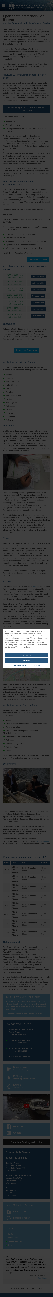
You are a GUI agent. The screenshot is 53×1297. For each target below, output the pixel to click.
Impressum (36, 665)
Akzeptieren (26, 655)
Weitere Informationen (21, 665)
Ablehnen (26, 661)
